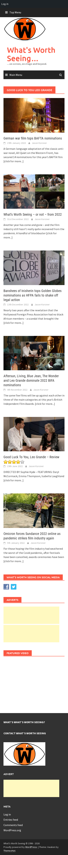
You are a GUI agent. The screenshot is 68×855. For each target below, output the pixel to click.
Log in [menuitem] (4, 3)
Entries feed (10, 819)
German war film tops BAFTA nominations (32, 138)
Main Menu (15, 75)
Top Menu (15, 12)
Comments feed (13, 825)
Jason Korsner (39, 143)
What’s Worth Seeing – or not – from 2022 (32, 214)
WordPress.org (12, 830)
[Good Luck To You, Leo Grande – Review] (34, 433)
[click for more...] (13, 161)
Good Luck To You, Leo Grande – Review (31, 457)
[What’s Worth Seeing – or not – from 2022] (34, 191)
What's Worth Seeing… (31, 54)
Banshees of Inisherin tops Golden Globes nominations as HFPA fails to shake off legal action (32, 295)
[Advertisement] (31, 615)
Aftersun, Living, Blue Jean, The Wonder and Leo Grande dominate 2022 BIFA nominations (31, 380)
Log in (7, 814)
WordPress (31, 847)
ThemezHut (9, 850)
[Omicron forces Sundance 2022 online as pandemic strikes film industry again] (34, 510)
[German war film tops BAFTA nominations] (34, 115)
